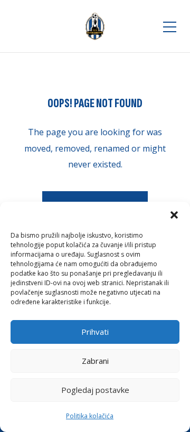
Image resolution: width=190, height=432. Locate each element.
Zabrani (95, 360)
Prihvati (95, 331)
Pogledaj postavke (95, 389)
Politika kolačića (89, 415)
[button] (174, 215)
